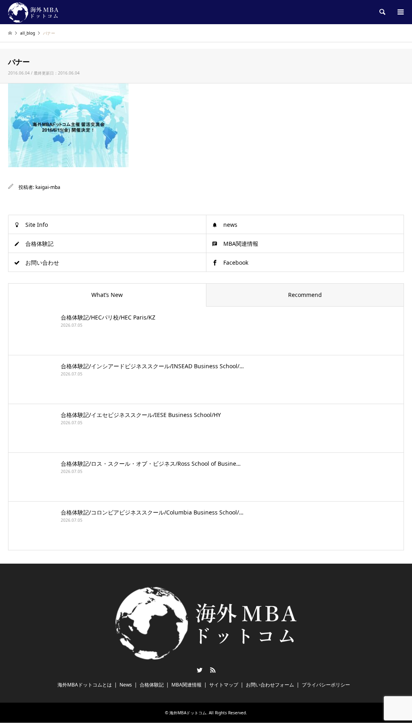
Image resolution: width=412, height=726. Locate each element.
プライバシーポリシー (326, 684)
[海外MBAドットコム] (33, 11)
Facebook (235, 262)
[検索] (382, 12)
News (125, 684)
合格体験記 (39, 243)
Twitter (199, 670)
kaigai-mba (47, 187)
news (230, 224)
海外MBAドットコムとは (85, 684)
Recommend (305, 295)
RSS (213, 670)
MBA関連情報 (240, 243)
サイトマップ (223, 684)
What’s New (107, 295)
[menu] (400, 12)
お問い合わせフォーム (270, 684)
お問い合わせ (42, 262)
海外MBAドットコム (187, 713)
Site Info (36, 224)
